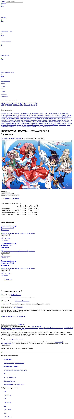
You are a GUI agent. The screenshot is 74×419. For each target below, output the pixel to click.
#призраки (52, 121)
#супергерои (11, 125)
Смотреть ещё (8, 279)
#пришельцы (5, 123)
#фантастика (62, 125)
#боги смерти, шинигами (16, 115)
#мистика (13, 120)
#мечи (8, 120)
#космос (48, 118)
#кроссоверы (65, 118)
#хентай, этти (15, 126)
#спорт (62, 123)
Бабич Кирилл (16, 295)
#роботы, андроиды (15, 123)
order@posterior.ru (8, 329)
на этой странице (36, 326)
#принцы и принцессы (62, 121)
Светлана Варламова (22, 301)
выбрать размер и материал (5, 239)
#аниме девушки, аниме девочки (29, 113)
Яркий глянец (5, 193)
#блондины (4, 115)
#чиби (39, 126)
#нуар (63, 120)
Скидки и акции (27, 328)
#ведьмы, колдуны (47, 115)
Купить (15, 195)
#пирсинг (45, 121)
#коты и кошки (56, 118)
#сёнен (49, 123)
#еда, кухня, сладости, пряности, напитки (49, 117)
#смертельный (55, 123)
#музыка (38, 120)
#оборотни (68, 120)
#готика (62, 115)
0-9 (2, 103)
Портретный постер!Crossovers (8, 228)
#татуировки (28, 125)
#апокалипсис (63, 113)
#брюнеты (32, 115)
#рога (23, 123)
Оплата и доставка (37, 328)
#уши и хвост (48, 125)
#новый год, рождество (53, 120)
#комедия (22, 118)
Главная (3, 138)
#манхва (3, 120)
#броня (26, 115)
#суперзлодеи (19, 125)
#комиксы (28, 118)
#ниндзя (43, 120)
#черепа (33, 126)
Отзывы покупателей (56, 328)
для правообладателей (16, 339)
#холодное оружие (25, 126)
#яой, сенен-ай (45, 126)
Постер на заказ (16, 328)
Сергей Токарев (17, 307)
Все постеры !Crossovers (13, 138)
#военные (57, 115)
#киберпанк (4, 118)
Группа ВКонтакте (19, 316)
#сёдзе (44, 123)
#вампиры (38, 115)
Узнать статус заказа (20, 329)
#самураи (39, 123)
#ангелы (16, 113)
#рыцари (33, 123)
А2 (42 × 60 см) (5, 195)
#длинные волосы (23, 117)
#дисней (15, 117)
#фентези (8, 126)
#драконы (33, 117)
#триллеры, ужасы (37, 125)
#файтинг (55, 125)
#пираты (39, 121)
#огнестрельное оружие (8, 121)
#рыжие (27, 123)
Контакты (47, 328)
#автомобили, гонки (7, 113)
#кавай (69, 117)
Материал (5, 192)
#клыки (16, 118)
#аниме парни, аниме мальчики (49, 113)
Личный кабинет (6, 328)
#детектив (9, 117)
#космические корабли (39, 118)
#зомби (64, 117)
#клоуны (11, 118)
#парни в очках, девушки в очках (26, 121)
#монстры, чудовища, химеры (26, 120)
